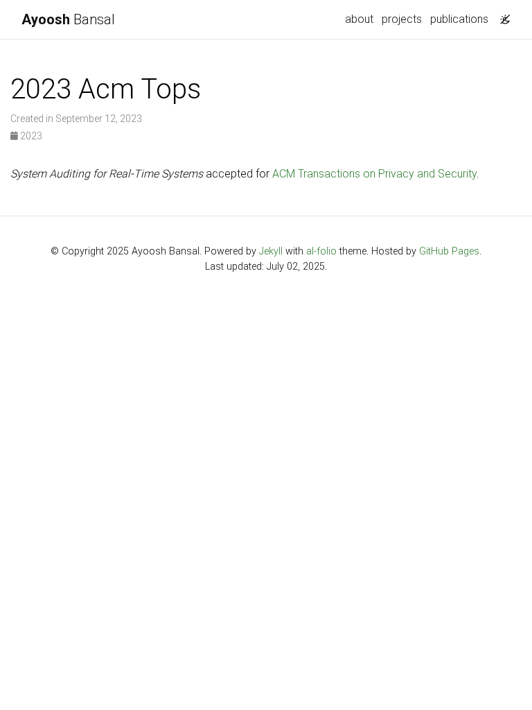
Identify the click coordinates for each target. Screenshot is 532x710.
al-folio (321, 251)
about (359, 19)
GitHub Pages (449, 251)
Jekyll (271, 251)
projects (402, 19)
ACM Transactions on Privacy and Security (374, 173)
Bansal (68, 19)
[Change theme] (502, 15)
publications (459, 19)
